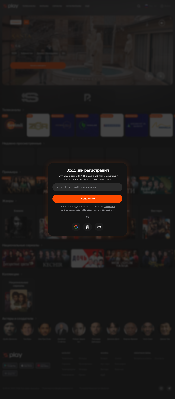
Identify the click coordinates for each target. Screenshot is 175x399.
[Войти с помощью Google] (76, 227)
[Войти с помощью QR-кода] (87, 227)
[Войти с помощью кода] (99, 227)
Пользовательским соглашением (99, 210)
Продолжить (87, 198)
